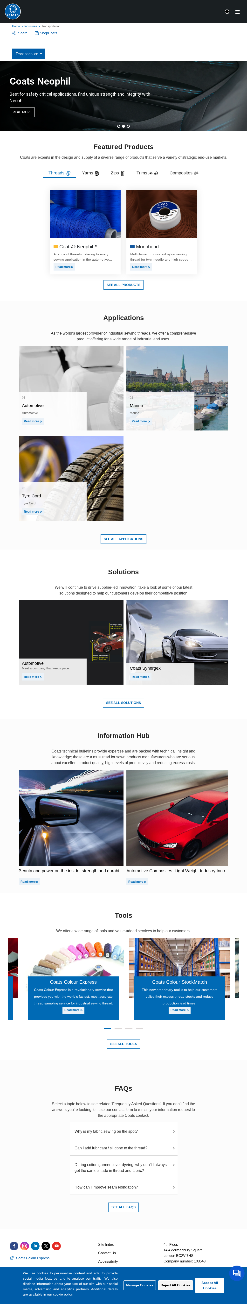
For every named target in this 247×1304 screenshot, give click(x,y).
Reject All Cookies (176, 1285)
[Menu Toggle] (237, 12)
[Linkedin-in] (35, 1246)
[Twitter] (45, 1246)
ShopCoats (48, 33)
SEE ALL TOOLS (123, 1044)
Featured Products (124, 146)
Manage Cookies (139, 1285)
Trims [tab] (142, 173)
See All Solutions (123, 703)
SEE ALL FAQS (123, 1207)
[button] (118, 126)
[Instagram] (24, 1246)
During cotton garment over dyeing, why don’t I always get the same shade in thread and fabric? (121, 1168)
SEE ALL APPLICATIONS (123, 539)
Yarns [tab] (88, 173)
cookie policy (62, 1294)
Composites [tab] (182, 173)
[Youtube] (56, 1246)
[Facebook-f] (14, 1246)
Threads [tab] (57, 173)
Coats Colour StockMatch (179, 982)
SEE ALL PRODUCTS (123, 285)
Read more (63, 267)
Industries (30, 26)
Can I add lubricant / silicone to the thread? (111, 1148)
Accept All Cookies (209, 1285)
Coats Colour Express (73, 982)
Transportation (27, 54)
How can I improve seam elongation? (106, 1187)
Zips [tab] (115, 173)
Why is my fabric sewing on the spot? (106, 1131)
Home (16, 26)
